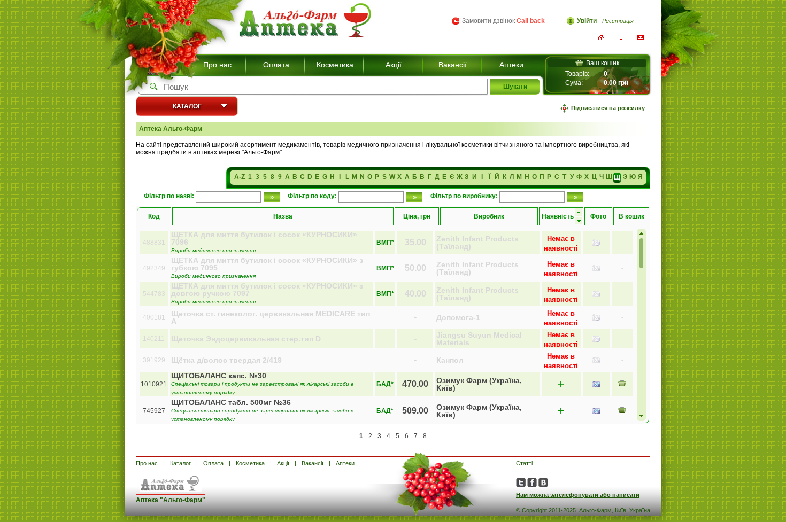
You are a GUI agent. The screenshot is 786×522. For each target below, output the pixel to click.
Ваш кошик (602, 63)
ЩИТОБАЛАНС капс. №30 (218, 375)
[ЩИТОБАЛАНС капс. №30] (596, 384)
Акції (394, 64)
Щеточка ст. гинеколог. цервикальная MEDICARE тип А (270, 317)
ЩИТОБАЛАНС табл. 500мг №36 (231, 402)
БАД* (385, 384)
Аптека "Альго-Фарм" (170, 500)
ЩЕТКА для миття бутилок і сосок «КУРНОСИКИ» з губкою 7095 (267, 264)
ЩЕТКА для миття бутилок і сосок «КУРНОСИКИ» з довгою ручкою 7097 (267, 290)
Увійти (587, 21)
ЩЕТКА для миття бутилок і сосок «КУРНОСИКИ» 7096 (264, 238)
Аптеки (511, 64)
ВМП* (385, 242)
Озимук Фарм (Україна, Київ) (479, 384)
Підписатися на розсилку (608, 108)
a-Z (239, 177)
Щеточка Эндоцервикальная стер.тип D (246, 338)
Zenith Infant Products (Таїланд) (477, 243)
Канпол (450, 360)
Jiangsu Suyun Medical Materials (479, 339)
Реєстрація (618, 21)
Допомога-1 (458, 317)
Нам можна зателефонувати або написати (577, 495)
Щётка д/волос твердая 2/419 (226, 360)
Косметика (335, 64)
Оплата (276, 64)
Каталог (187, 106)
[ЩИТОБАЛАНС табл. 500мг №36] (596, 411)
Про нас (217, 64)
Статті (524, 463)
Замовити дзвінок (503, 21)
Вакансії (452, 64)
